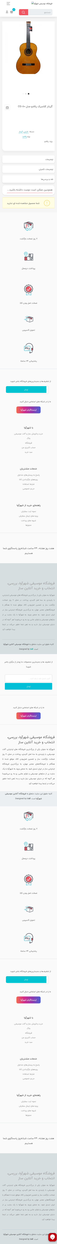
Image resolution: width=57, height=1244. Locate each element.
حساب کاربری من (29, 447)
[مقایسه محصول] (7, 108)
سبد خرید (28, 452)
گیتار (21, 131)
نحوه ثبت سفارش (28, 511)
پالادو (25, 136)
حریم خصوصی (29, 488)
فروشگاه (28, 443)
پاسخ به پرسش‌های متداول (28, 475)
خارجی (26, 131)
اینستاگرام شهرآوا (29, 410)
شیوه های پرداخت (28, 520)
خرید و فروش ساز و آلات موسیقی (28, 433)
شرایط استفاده (29, 484)
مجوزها (28, 525)
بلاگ (28, 438)
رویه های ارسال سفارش (28, 516)
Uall (31, 649)
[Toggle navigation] (7, 4)
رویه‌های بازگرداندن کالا (28, 479)
